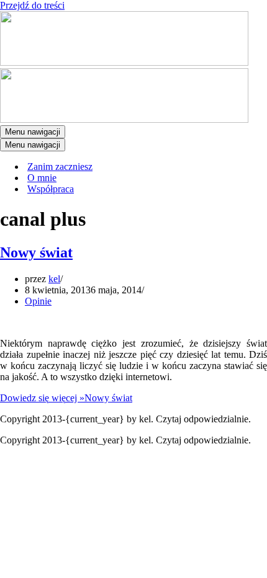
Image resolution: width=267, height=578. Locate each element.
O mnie (42, 177)
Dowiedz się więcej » (66, 398)
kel (54, 278)
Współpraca (50, 189)
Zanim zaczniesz (60, 166)
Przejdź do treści (32, 5)
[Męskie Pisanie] (124, 62)
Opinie (38, 301)
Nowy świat (36, 252)
